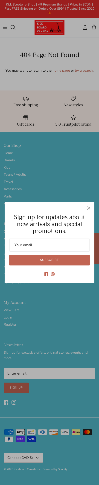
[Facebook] (46, 274)
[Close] (89, 208)
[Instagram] (53, 274)
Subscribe (49, 260)
